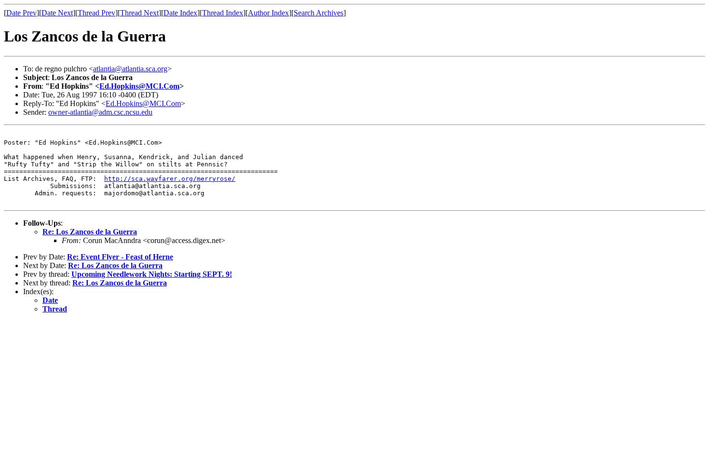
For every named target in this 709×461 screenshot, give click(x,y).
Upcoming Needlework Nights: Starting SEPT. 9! (151, 274)
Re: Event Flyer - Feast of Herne (120, 257)
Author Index (268, 13)
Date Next (57, 13)
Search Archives (318, 13)
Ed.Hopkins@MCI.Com (139, 86)
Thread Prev (96, 13)
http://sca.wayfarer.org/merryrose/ (169, 178)
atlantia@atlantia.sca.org (130, 69)
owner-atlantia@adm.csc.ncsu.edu (100, 112)
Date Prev (21, 13)
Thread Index (222, 13)
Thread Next (139, 13)
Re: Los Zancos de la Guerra (89, 232)
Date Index (180, 13)
